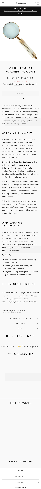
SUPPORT (19, 482)
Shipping (17, 84)
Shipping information (21, 318)
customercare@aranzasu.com (11, 312)
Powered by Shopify (20, 487)
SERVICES (20, 477)
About (20, 471)
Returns (20, 323)
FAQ (20, 328)
